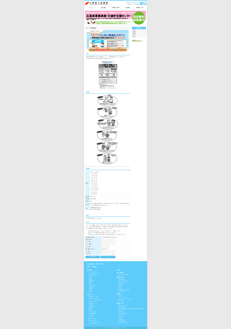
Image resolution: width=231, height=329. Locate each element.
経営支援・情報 (115, 8)
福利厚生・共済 (139, 8)
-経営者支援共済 (122, 319)
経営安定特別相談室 (122, 291)
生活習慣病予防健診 (93, 313)
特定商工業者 (91, 280)
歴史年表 (90, 292)
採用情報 (90, 283)
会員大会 (90, 290)
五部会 (90, 276)
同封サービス (91, 316)
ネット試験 (121, 300)
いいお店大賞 (91, 315)
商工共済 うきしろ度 (123, 305)
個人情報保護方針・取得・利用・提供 (95, 263)
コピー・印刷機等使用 (93, 322)
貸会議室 (90, 308)
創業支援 (120, 286)
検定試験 (128, 8)
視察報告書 (91, 288)
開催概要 (134, 33)
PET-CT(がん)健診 (92, 311)
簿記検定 (120, 295)
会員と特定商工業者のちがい (94, 273)
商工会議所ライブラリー (93, 301)
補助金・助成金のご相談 (123, 281)
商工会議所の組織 (92, 275)
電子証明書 (91, 305)
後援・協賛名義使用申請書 (124, 274)
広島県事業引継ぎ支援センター (96, 207)
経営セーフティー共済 (123, 323)
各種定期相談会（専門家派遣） (124, 289)
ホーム (91, 8)
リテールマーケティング (123, 297)
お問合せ (119, 270)
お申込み (134, 36)
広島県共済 (121, 311)
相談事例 (134, 31)
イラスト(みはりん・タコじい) (95, 323)
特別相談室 (121, 284)
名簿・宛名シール (92, 320)
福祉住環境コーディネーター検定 (125, 299)
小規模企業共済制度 (122, 321)
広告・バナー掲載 (92, 318)
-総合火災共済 (121, 314)
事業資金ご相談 (122, 279)
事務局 (90, 282)
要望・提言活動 (92, 285)
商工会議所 (103, 8)
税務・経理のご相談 (122, 282)
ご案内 (134, 30)
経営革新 (120, 287)
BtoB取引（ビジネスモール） (94, 298)
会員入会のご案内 (92, 272)
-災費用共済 (121, 318)
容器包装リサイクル (93, 303)
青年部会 (90, 279)
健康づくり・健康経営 (92, 266)
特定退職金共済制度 (122, 307)
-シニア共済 (121, 316)
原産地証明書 (91, 306)
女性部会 (90, 278)
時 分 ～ (106, 248)
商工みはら (91, 310)
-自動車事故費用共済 (123, 313)
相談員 (134, 34)
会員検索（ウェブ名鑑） (93, 296)
